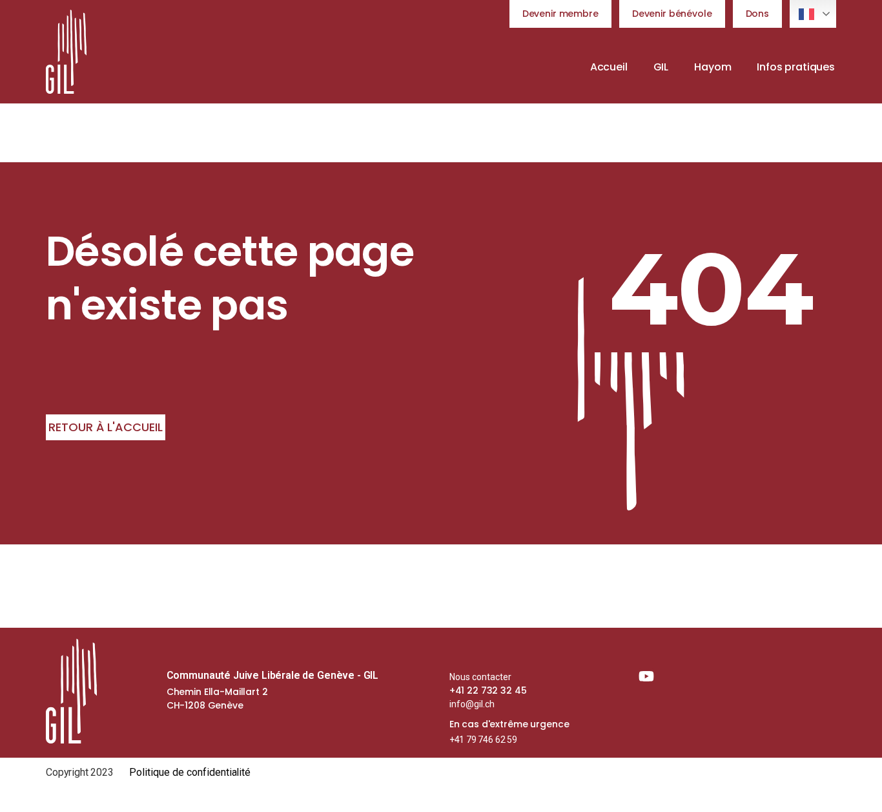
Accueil (609, 66)
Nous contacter (480, 677)
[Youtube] (646, 676)
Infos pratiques (796, 66)
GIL (661, 66)
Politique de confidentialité (190, 772)
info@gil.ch (472, 704)
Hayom (712, 66)
